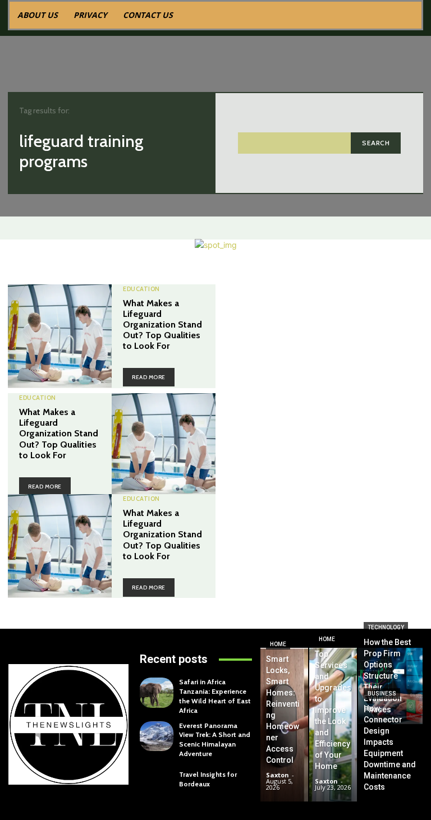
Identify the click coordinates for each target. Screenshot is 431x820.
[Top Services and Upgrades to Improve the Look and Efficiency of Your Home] (333, 724)
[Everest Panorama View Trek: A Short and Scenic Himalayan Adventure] (156, 736)
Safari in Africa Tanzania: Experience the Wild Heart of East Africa (215, 696)
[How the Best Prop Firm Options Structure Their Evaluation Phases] (390, 686)
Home (278, 644)
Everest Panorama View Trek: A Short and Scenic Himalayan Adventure (214, 739)
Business (382, 693)
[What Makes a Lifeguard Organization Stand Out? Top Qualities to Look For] (60, 336)
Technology (386, 627)
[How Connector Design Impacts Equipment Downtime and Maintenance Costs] (390, 763)
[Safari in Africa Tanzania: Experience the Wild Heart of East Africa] (156, 693)
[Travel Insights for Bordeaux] (156, 779)
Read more (149, 377)
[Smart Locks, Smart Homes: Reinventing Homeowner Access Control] (284, 724)
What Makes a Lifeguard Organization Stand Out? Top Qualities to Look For (162, 325)
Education (141, 289)
